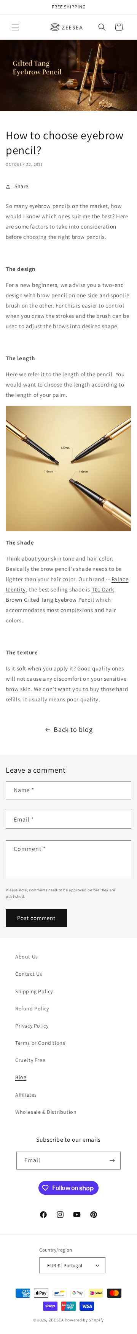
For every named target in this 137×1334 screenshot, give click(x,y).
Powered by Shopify (84, 1320)
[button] (15, 27)
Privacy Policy (31, 1025)
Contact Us (28, 973)
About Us (26, 956)
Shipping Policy (34, 991)
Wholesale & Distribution (45, 1111)
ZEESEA (56, 1320)
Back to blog (73, 729)
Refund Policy (32, 1008)
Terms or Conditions (40, 1042)
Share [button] (21, 186)
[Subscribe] (112, 1161)
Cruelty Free (30, 1060)
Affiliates (26, 1094)
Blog (20, 1077)
